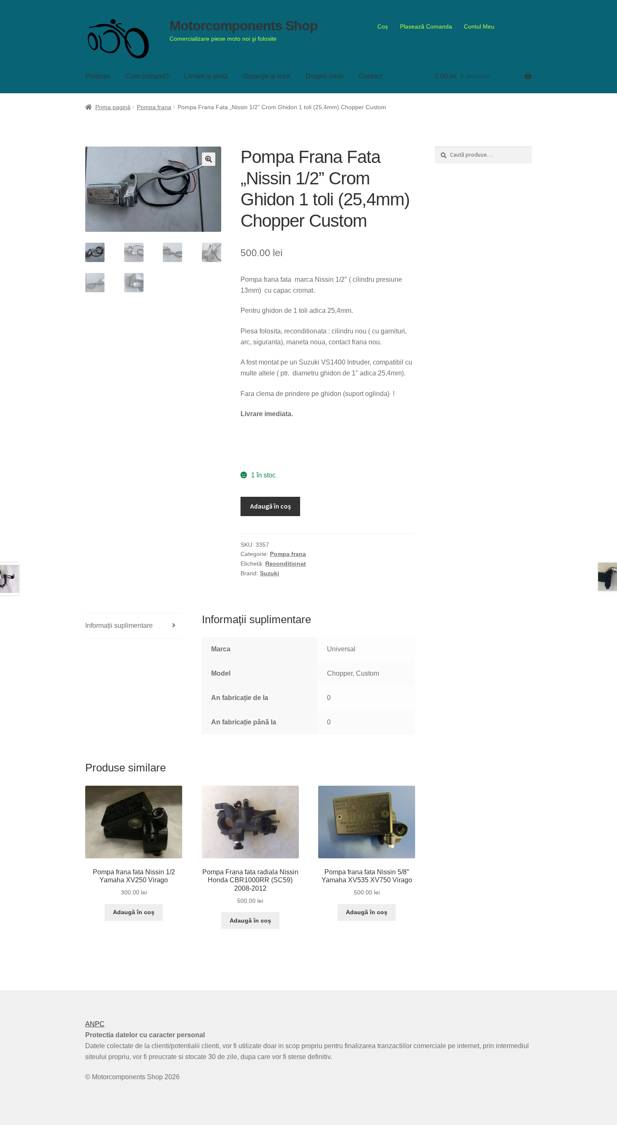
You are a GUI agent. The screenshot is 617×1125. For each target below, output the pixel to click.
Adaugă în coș (270, 506)
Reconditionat (285, 563)
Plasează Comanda (426, 26)
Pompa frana (154, 107)
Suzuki (269, 573)
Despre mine (325, 76)
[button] (208, 159)
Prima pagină (113, 107)
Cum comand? (147, 76)
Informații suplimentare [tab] (119, 625)
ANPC (95, 1024)
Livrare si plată (206, 76)
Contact (370, 76)
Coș (382, 26)
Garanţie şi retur (266, 76)
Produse (97, 76)
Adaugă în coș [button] (133, 912)
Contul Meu (479, 26)
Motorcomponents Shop (244, 25)
